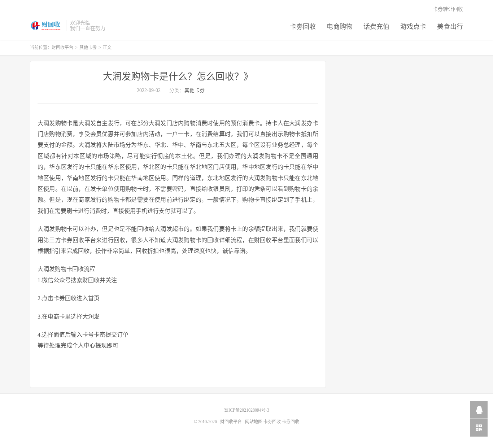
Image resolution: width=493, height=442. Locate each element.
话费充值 (376, 26)
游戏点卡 (413, 26)
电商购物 (340, 26)
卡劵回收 (303, 26)
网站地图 (253, 421)
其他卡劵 (88, 47)
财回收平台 (46, 25)
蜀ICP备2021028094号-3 (246, 410)
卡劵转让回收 (448, 9)
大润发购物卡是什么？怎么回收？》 (178, 76)
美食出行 (450, 26)
